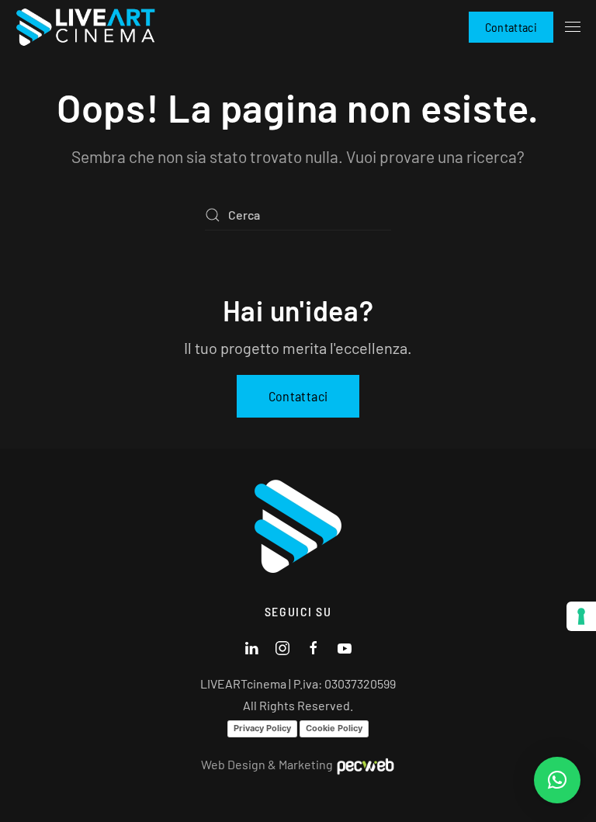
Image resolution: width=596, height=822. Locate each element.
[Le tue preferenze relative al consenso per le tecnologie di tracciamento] (581, 616)
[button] (572, 27)
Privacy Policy (262, 728)
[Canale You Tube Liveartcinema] (344, 646)
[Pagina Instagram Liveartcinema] (282, 646)
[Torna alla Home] (85, 27)
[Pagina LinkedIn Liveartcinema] (251, 646)
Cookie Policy (334, 728)
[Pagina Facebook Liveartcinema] (313, 646)
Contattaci (511, 26)
